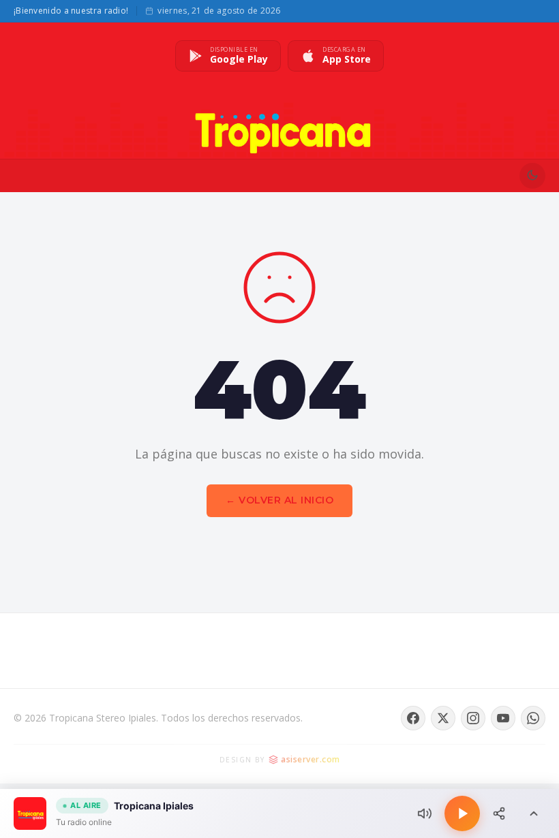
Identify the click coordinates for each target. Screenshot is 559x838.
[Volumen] (425, 813)
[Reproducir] (462, 813)
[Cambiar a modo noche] (532, 176)
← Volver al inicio (279, 500)
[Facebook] (413, 718)
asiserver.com (310, 759)
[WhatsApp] (533, 718)
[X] (443, 718)
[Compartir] (499, 813)
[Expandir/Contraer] (533, 813)
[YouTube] (503, 718)
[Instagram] (473, 718)
